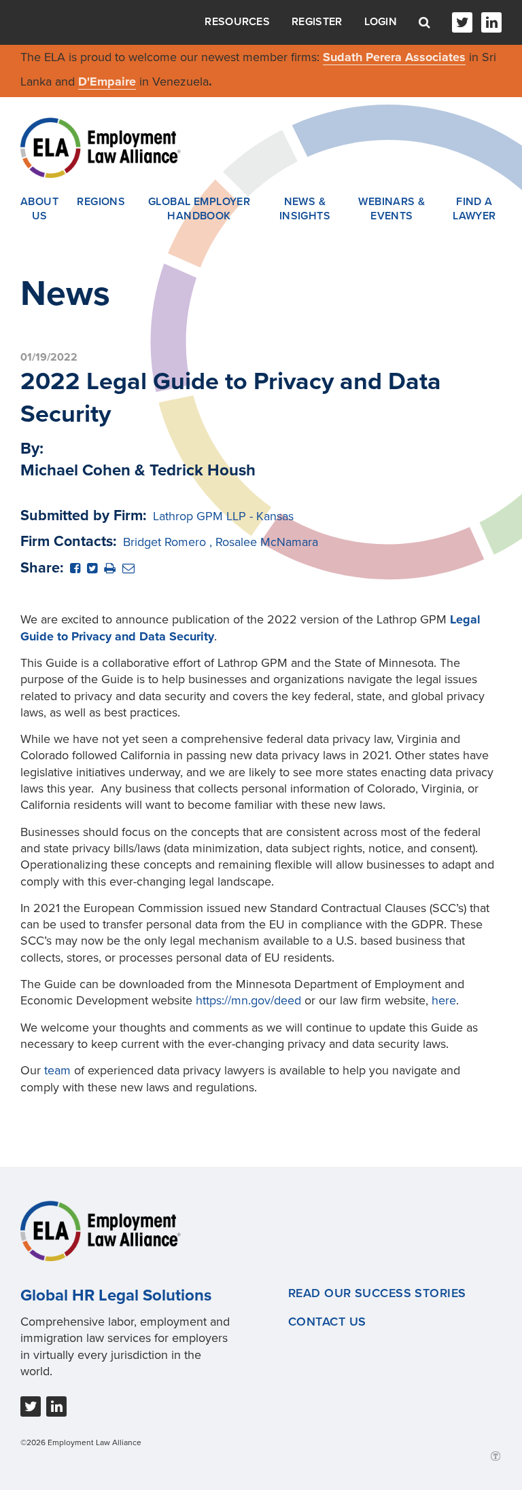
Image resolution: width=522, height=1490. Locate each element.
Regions (101, 201)
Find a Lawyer (474, 209)
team (57, 1070)
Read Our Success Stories (377, 1293)
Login (381, 22)
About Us (39, 209)
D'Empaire (107, 81)
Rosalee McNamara (266, 541)
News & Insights (305, 209)
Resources (237, 22)
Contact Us (327, 1321)
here (444, 1000)
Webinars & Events (391, 209)
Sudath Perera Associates (394, 57)
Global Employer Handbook (199, 209)
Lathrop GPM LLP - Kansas (223, 516)
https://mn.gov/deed (248, 1000)
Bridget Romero (164, 541)
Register (317, 22)
